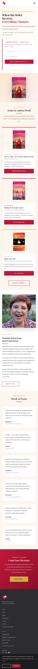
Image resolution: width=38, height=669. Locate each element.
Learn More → (19, 579)
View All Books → (19, 283)
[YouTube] (9, 653)
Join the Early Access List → (19, 61)
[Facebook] (3, 653)
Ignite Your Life (6, 640)
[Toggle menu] (34, 3)
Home (3, 612)
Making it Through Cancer (8, 637)
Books (3, 615)
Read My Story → (10, 384)
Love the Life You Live (8, 646)
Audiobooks (5, 618)
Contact (4, 624)
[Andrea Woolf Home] (4, 3)
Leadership (5, 643)
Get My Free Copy (19, 222)
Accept (16, 665)
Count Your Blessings (7, 627)
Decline (6, 665)
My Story (4, 621)
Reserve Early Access (19, 171)
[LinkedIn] (6, 653)
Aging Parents (5, 634)
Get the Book (19, 273)
